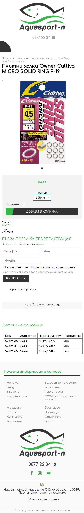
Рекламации (54, 391)
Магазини (14, 407)
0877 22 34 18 (43, 38)
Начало (6, 58)
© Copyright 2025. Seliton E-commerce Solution (42, 510)
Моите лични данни (43, 499)
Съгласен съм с (41, 267)
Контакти (15, 416)
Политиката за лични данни (53, 267)
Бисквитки (53, 387)
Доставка (14, 421)
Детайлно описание (42, 305)
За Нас (12, 412)
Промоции (52, 412)
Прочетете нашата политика (42, 492)
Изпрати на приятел (21, 289)
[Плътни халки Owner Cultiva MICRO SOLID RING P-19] (2, 79)
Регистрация (17, 396)
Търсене (13, 391)
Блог (48, 421)
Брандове (52, 407)
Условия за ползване (60, 382)
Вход (10, 387)
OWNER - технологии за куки (61, 398)
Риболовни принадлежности (34, 58)
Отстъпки (53, 416)
